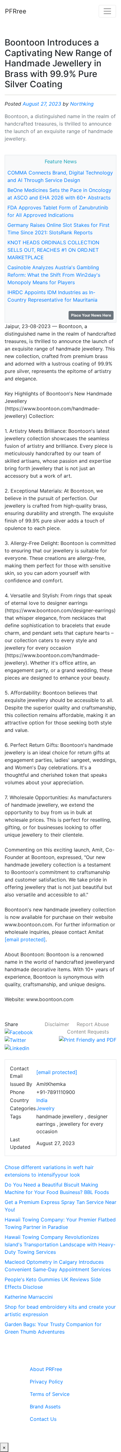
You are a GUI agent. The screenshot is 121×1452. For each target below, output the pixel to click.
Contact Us (43, 1419)
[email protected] (25, 939)
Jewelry (45, 1108)
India (41, 1100)
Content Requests (88, 1032)
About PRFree (46, 1369)
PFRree (15, 11)
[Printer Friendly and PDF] (87, 1039)
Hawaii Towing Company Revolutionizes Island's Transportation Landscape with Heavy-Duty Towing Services (60, 1244)
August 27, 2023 (42, 104)
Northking (82, 104)
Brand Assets (45, 1406)
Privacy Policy (46, 1381)
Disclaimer (57, 1024)
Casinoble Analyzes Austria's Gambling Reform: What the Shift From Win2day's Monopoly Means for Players (53, 274)
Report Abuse (93, 1024)
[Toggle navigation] (107, 11)
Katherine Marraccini (29, 1297)
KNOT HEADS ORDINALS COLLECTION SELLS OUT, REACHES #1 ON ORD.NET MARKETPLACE (53, 249)
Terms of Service (49, 1394)
